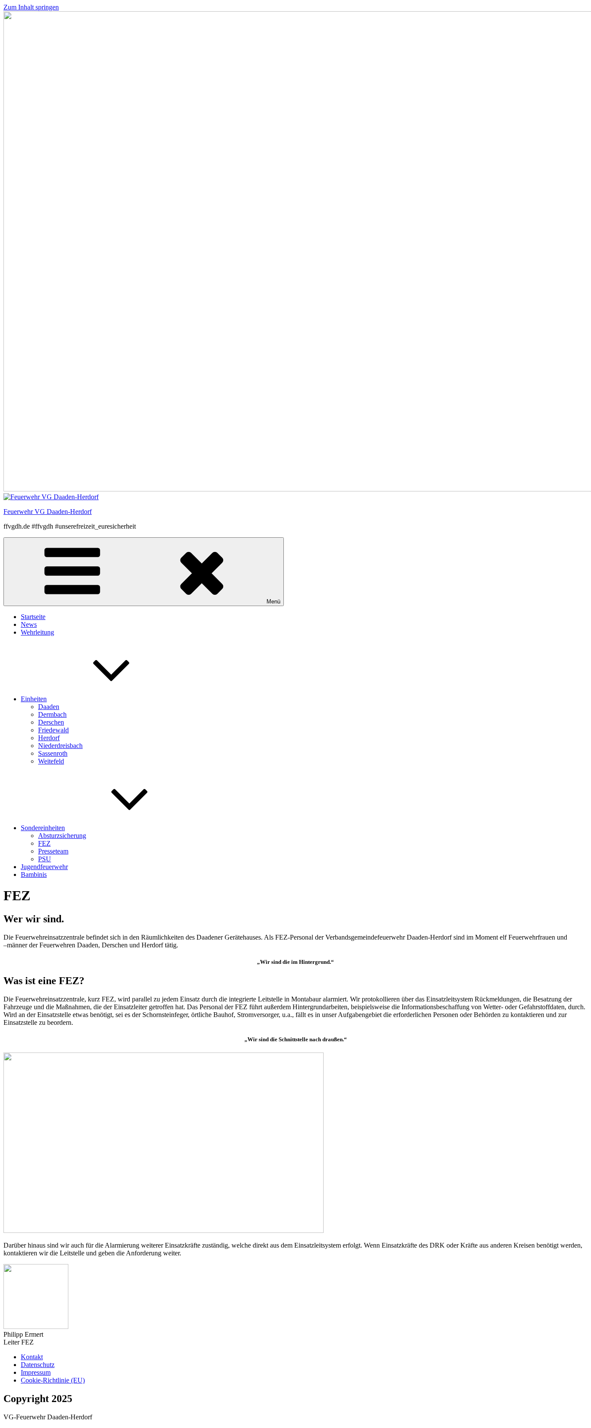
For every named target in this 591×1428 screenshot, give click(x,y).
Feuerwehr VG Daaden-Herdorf (47, 511)
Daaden (48, 706)
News (29, 624)
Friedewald (53, 730)
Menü (273, 601)
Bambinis (34, 874)
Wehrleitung (37, 632)
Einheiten (34, 699)
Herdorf (49, 737)
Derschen (51, 722)
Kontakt (32, 1357)
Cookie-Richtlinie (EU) (53, 1380)
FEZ (44, 843)
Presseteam (53, 851)
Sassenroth (52, 753)
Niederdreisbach (60, 745)
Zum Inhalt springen (31, 7)
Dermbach (52, 714)
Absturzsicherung (62, 835)
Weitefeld (51, 761)
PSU (44, 859)
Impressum (36, 1372)
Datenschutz (38, 1364)
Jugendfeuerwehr (44, 866)
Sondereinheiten (43, 827)
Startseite (33, 616)
